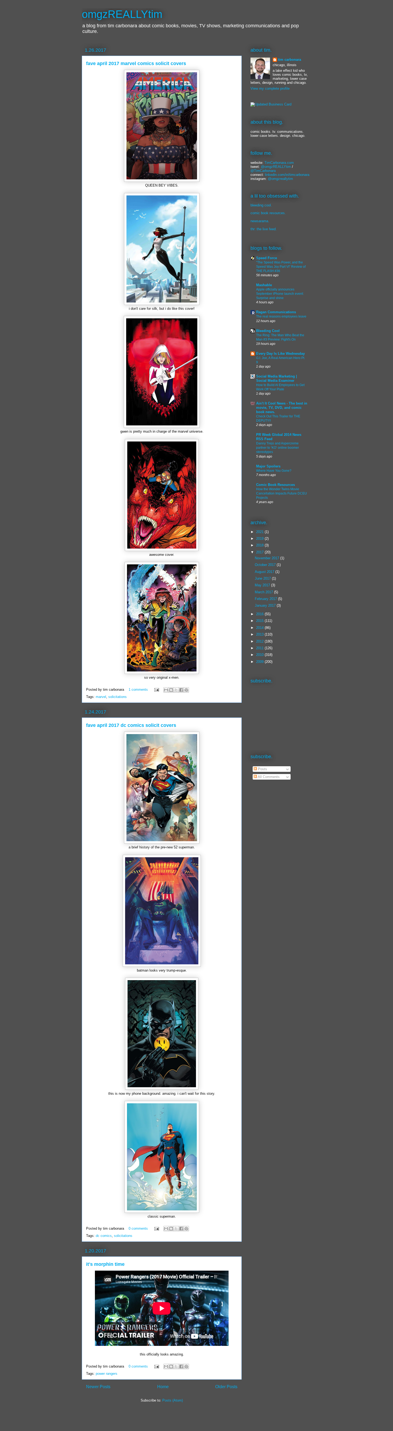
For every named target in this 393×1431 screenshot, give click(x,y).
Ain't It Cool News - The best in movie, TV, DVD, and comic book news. (281, 407)
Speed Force (266, 258)
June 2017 (263, 578)
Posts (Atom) (172, 1400)
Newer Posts (98, 1386)
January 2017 (266, 605)
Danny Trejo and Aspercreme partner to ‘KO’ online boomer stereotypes (277, 447)
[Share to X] (176, 690)
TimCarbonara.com (278, 163)
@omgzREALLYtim (276, 167)
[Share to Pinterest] (186, 690)
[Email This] (166, 690)
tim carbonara (289, 60)
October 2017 (266, 565)
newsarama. (260, 221)
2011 (260, 648)
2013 (260, 634)
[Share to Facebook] (181, 690)
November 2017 (267, 558)
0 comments (138, 1228)
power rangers (106, 1374)
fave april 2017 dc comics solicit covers (131, 725)
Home (163, 1386)
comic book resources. (268, 213)
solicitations (117, 697)
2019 (260, 539)
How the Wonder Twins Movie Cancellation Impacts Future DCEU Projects (281, 493)
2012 (260, 641)
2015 (260, 621)
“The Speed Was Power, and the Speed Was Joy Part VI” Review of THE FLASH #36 (281, 266)
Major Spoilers (268, 466)
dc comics (104, 1236)
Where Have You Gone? (273, 471)
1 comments (138, 690)
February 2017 (266, 599)
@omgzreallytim (280, 179)
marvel (101, 697)
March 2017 (264, 592)
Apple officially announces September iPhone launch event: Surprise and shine (280, 294)
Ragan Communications (276, 312)
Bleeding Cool (268, 331)
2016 (260, 614)
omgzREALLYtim (122, 14)
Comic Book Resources (275, 485)
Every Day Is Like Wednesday (280, 354)
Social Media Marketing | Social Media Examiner (276, 378)
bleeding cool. (261, 205)
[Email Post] (156, 690)
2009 (260, 662)
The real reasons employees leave (281, 316)
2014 (260, 628)
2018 (260, 545)
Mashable (264, 285)
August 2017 (265, 572)
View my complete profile (270, 88)
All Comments (268, 777)
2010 (260, 655)
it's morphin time (105, 1264)
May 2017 (263, 585)
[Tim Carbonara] (271, 104)
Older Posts (226, 1386)
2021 (260, 532)
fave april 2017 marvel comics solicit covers (136, 63)
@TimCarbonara (263, 171)
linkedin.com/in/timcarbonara (287, 175)
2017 (260, 552)
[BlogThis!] (171, 690)
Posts (262, 769)
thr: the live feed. (264, 229)
